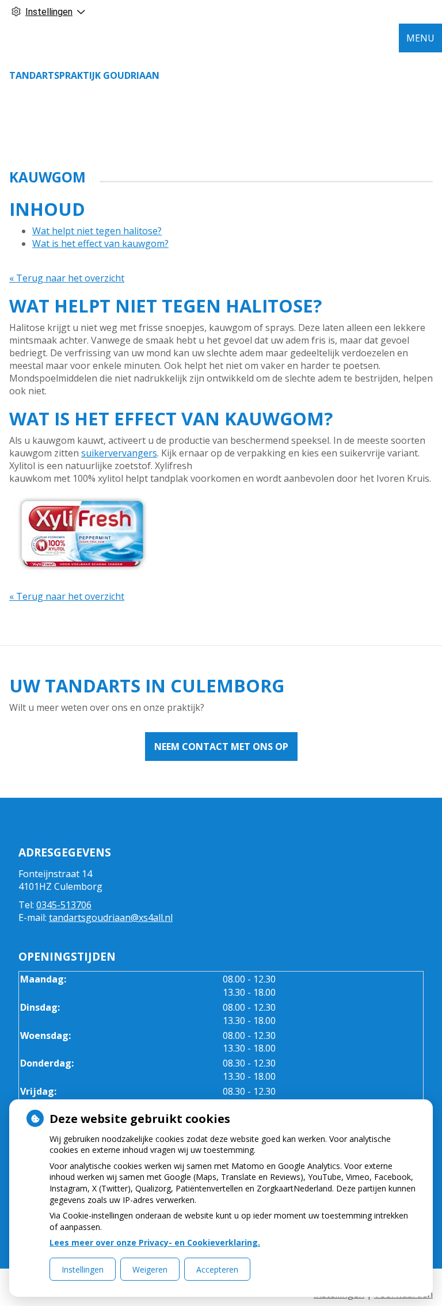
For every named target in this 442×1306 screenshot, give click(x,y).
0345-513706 (64, 904)
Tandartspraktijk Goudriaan (84, 75)
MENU (420, 38)
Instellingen (83, 1269)
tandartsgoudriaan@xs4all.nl (111, 917)
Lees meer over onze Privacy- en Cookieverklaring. (154, 1242)
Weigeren (149, 1269)
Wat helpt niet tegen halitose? (97, 230)
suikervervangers (119, 453)
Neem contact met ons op (221, 746)
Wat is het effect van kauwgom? (100, 243)
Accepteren (217, 1269)
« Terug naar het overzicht (66, 278)
